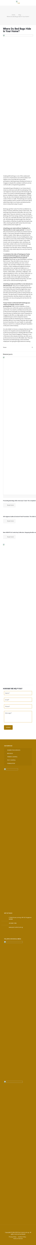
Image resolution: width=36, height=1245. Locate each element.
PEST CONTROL (11, 760)
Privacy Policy (12, 1237)
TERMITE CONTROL (12, 757)
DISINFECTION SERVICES (13, 750)
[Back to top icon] (18, 1229)
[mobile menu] (33, 2)
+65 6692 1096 (12, 923)
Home (13, 15)
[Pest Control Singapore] (18, 2)
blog (19, 15)
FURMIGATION (11, 763)
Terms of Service (18, 1238)
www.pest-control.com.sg (16, 927)
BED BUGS (10, 753)
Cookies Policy (22, 1237)
